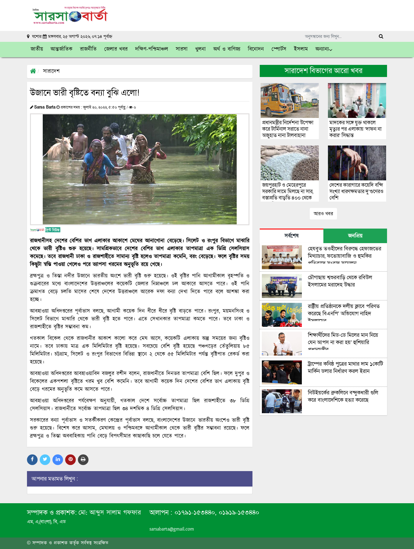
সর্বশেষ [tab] (292, 236)
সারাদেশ (51, 71)
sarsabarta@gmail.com (171, 529)
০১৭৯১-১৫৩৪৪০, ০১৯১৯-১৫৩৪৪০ (215, 512)
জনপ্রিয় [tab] (355, 236)
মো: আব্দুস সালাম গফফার (109, 512)
